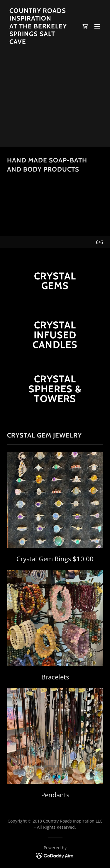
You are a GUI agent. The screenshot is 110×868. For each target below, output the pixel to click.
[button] (97, 26)
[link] (40, 42)
